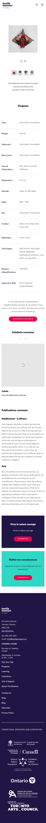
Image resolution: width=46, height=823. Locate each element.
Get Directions (7, 631)
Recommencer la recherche (23, 319)
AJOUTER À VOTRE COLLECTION (23, 90)
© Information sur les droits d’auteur (23, 83)
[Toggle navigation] (37, 5)
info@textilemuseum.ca (17, 639)
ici (34, 311)
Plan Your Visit (7, 662)
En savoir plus (23, 539)
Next (25, 338)
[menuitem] (23, 667)
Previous (20, 338)
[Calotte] (23, 365)
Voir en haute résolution (23, 87)
